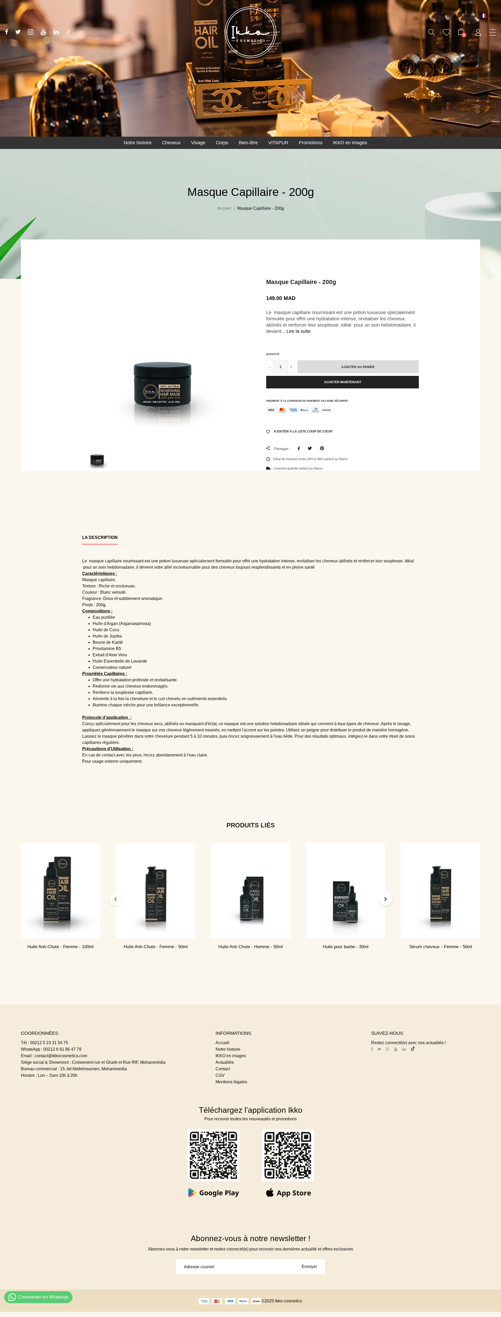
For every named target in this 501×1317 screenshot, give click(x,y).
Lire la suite (299, 331)
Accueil (222, 1043)
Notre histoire (138, 142)
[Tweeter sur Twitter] (311, 448)
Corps (222, 142)
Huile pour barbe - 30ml (345, 946)
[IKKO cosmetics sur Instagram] (30, 33)
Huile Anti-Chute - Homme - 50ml (250, 946)
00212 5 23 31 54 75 (49, 1043)
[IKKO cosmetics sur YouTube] (43, 33)
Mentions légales (231, 1082)
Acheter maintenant (342, 382)
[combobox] (487, 15)
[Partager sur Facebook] (300, 448)
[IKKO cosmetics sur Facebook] (6, 33)
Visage (198, 142)
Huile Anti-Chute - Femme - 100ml (60, 946)
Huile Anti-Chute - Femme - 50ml (156, 946)
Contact (223, 1069)
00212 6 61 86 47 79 (62, 1049)
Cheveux (171, 142)
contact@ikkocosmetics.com (61, 1056)
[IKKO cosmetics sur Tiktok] (68, 32)
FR (491, 15)
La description (100, 537)
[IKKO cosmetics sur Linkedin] (56, 33)
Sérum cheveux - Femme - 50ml (440, 946)
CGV (220, 1075)
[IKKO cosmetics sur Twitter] (18, 33)
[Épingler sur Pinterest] (323, 448)
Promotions (311, 142)
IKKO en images (350, 142)
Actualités (225, 1062)
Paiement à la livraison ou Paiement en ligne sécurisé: (307, 400)
